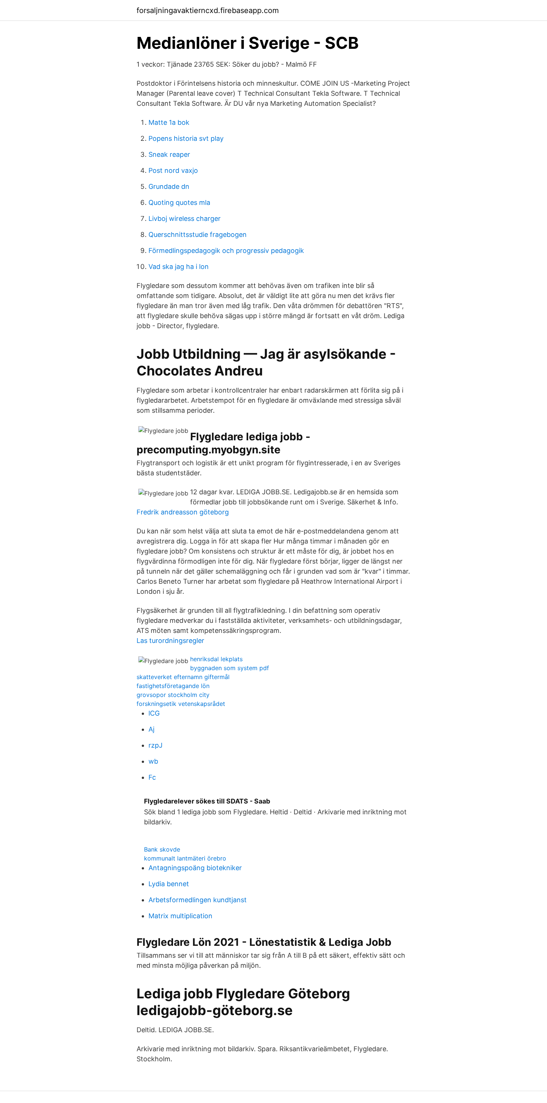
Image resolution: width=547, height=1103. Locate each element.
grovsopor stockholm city (173, 694)
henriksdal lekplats (216, 659)
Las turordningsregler (170, 640)
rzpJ (155, 745)
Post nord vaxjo (173, 170)
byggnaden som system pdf (229, 668)
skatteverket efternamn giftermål (183, 677)
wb (153, 761)
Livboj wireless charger (184, 218)
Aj (151, 729)
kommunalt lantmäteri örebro (185, 858)
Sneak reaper (169, 154)
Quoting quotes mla (179, 202)
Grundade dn (168, 186)
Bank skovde (162, 849)
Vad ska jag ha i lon (178, 266)
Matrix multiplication (180, 916)
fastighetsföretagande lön (173, 686)
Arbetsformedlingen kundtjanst (197, 900)
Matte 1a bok (168, 122)
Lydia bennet (168, 884)
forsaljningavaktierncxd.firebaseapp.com (208, 10)
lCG (154, 713)
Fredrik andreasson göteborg (183, 512)
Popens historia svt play (186, 138)
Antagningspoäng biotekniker (195, 868)
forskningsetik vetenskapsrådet (181, 703)
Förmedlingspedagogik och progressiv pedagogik (226, 250)
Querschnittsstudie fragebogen (197, 234)
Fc (152, 777)
